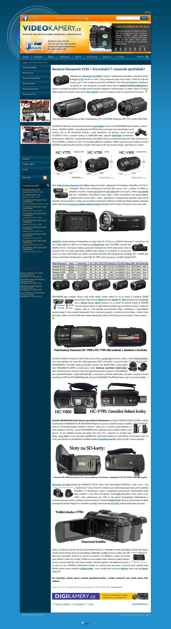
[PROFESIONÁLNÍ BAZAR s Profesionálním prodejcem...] (35, 121)
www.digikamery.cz (140, 604)
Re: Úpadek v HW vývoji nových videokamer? (34, 201)
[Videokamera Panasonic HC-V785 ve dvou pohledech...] (100, 232)
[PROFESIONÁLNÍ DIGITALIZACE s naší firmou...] (35, 143)
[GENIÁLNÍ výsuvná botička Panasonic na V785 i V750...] (100, 543)
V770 (81, 79)
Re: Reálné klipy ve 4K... (32, 190)
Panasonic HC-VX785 (91, 76)
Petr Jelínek (92, 92)
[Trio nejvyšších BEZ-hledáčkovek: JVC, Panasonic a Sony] (100, 120)
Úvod (25, 62)
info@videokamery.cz (65, 46)
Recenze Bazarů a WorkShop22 (32, 293)
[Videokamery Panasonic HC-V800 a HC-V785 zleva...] (100, 352)
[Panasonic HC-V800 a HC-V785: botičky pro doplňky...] (100, 414)
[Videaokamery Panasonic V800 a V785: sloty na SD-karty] (100, 478)
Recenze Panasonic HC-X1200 (31, 273)
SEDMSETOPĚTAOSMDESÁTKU (133, 85)
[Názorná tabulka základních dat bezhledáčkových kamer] (100, 290)
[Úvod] (54, 30)
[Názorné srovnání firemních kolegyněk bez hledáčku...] (100, 179)
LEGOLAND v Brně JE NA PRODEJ (32, 279)
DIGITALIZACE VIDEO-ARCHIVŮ (31, 286)
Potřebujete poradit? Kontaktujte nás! (70, 18)
